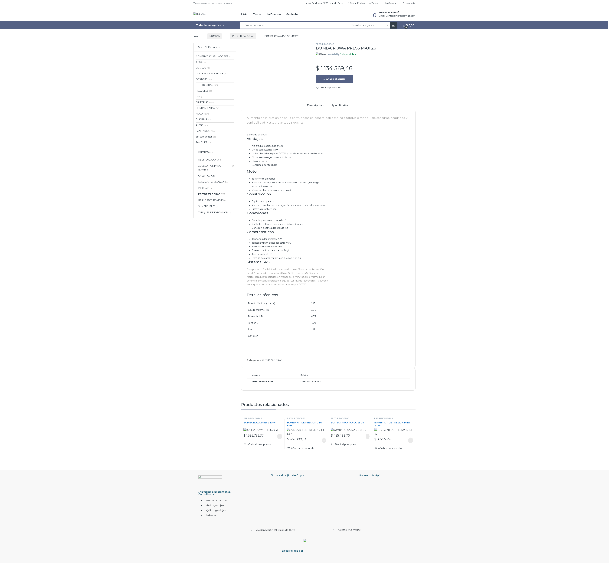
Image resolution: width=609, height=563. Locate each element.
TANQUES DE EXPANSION (214, 212)
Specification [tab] (340, 105)
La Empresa (274, 14)
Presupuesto (409, 3)
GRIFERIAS (205, 102)
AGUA (202, 62)
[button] (329, 88)
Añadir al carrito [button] (322, 440)
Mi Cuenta (390, 3)
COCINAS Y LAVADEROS (212, 73)
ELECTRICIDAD (207, 85)
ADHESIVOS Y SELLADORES (214, 56)
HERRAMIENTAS (207, 108)
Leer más (279, 436)
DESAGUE (204, 79)
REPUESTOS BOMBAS (212, 200)
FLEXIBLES (204, 90)
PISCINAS (203, 119)
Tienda (375, 3)
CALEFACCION (208, 175)
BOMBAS (214, 36)
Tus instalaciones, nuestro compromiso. (213, 3)
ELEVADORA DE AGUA (213, 181)
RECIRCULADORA (209, 159)
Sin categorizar (206, 136)
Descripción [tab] (315, 105)
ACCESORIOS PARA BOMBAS (216, 167)
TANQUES (203, 142)
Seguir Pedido (357, 3)
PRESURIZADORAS (243, 36)
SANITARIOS (205, 131)
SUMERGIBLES (208, 206)
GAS (200, 96)
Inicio (244, 14)
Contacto (292, 14)
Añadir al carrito (335, 79)
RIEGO (202, 125)
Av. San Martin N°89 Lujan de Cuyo (325, 3)
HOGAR (202, 113)
